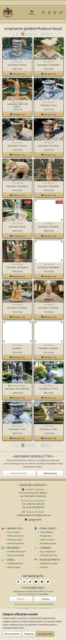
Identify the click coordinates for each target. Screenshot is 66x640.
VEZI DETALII (17, 62)
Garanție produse (15, 543)
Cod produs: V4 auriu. (17, 146)
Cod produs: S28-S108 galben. (17, 105)
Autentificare (46, 532)
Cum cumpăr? (14, 532)
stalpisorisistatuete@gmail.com (34, 515)
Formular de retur (48, 555)
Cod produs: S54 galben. (17, 186)
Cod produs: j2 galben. (49, 348)
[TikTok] (30, 581)
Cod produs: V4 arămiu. (48, 146)
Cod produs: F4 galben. (17, 308)
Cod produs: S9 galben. (48, 227)
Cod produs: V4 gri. (48, 105)
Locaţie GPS (34, 520)
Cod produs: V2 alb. (48, 429)
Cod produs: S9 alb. (17, 227)
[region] (33, 624)
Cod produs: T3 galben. (48, 308)
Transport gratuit (18, 386)
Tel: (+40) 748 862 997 (33, 507)
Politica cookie (14, 567)
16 (42, 34)
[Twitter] (47, 581)
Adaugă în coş (18, 74)
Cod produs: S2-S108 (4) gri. (17, 389)
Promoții (44, 567)
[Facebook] (18, 581)
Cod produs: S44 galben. (49, 267)
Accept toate (45, 634)
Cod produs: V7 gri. (17, 429)
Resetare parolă (48, 543)
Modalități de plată (49, 563)
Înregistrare (46, 536)
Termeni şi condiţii (15, 555)
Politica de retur (14, 540)
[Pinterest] (42, 581)
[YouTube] (36, 581)
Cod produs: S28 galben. (49, 186)
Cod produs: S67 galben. (17, 267)
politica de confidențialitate (42, 604)
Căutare (41, 12)
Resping (28, 634)
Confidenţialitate (15, 563)
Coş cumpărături (48, 552)
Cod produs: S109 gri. (17, 65)
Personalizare (12, 634)
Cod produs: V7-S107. (48, 389)
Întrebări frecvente (16, 552)
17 (46, 34)
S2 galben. (17, 348)
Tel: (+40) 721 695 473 (33, 504)
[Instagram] (24, 581)
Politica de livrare (15, 536)
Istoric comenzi (47, 540)
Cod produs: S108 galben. (48, 65)
